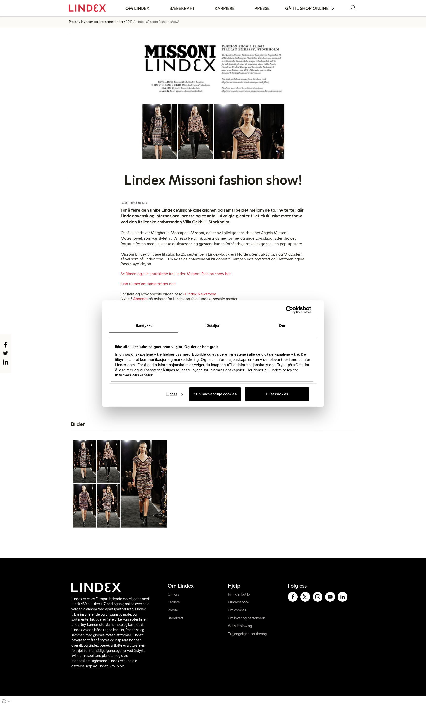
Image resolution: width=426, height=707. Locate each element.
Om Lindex (137, 8)
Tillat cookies (276, 394)
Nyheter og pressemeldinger (102, 22)
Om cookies (237, 610)
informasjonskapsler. (134, 375)
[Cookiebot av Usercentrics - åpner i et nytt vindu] (289, 309)
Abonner (141, 298)
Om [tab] (282, 325)
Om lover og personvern (246, 618)
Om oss (173, 594)
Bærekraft (182, 8)
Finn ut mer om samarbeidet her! (148, 284)
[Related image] (120, 484)
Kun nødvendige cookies (214, 394)
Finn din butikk (239, 594)
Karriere (225, 8)
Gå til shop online (307, 8)
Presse (262, 8)
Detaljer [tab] (213, 325)
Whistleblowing (240, 626)
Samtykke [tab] (144, 325)
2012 (129, 22)
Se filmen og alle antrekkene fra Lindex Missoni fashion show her (176, 273)
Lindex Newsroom (200, 294)
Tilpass (171, 394)
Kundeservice (238, 602)
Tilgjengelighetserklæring (247, 634)
